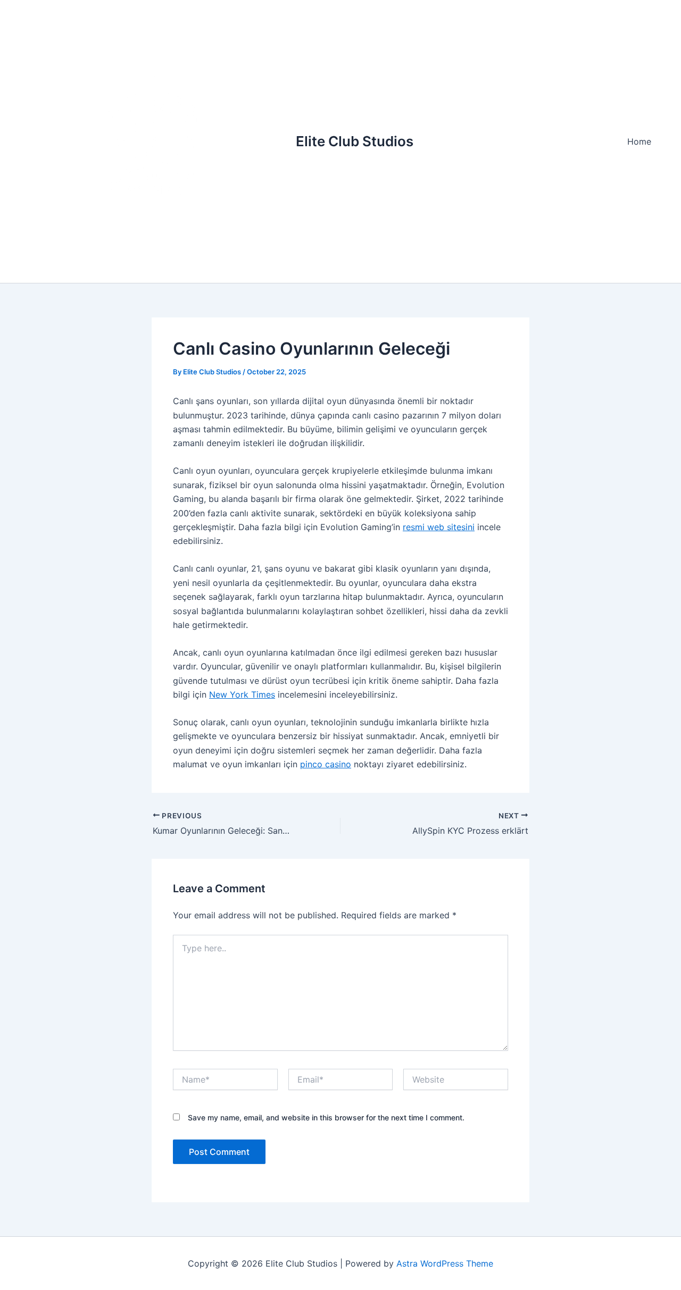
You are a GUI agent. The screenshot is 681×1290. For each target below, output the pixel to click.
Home (639, 141)
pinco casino (325, 764)
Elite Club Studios (354, 141)
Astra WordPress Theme (444, 1263)
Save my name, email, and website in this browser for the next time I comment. (326, 1117)
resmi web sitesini (439, 527)
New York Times (242, 694)
